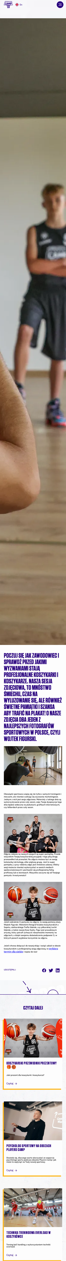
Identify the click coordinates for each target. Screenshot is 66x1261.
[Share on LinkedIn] (58, 970)
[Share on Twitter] (51, 970)
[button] (60, 4)
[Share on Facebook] (44, 970)
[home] (8, 4)
